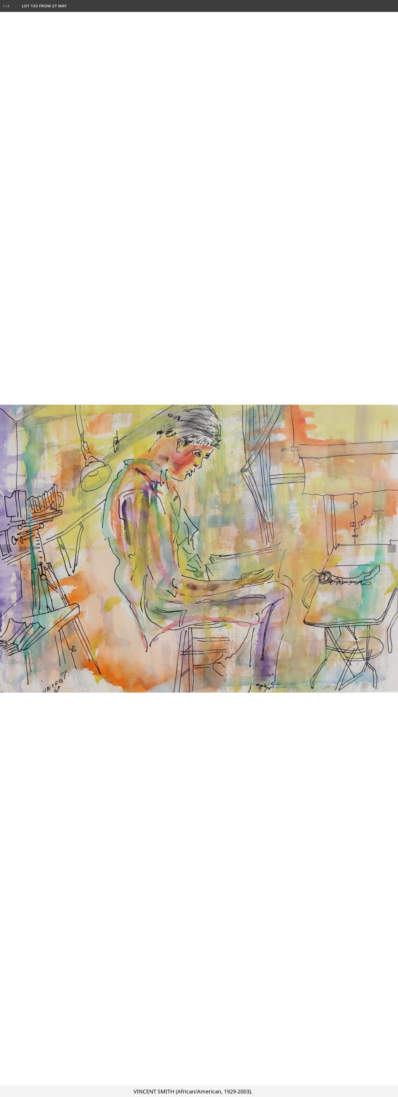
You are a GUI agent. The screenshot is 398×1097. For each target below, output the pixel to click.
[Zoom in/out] (356, 6)
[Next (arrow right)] (388, 548)
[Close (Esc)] (392, 6)
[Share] (380, 6)
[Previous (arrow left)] (9, 548)
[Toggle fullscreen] (368, 6)
